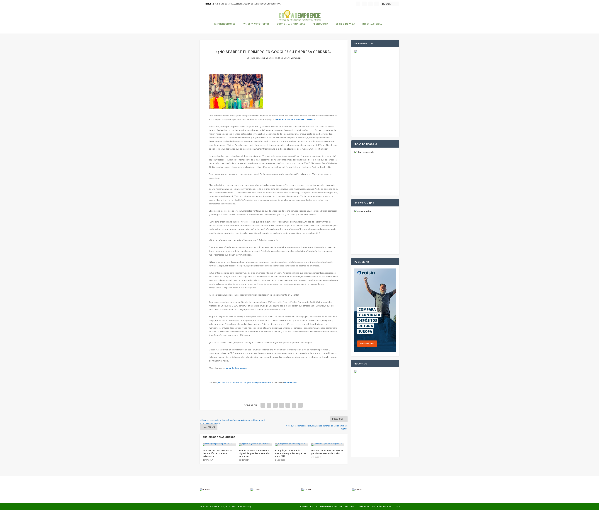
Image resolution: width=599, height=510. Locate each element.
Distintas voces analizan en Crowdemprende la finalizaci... (251, 4)
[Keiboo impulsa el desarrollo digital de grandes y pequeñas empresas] (255, 444)
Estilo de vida (345, 24)
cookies (396, 506)
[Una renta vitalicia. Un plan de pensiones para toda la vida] (327, 444)
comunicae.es (290, 382)
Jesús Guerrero (267, 57)
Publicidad (314, 506)
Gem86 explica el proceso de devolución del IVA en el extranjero (217, 453)
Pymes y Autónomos (256, 24)
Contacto (362, 506)
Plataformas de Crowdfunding (331, 506)
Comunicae (296, 57)
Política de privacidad (384, 506)
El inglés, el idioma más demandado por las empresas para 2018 (290, 453)
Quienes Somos (303, 506)
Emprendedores (225, 24)
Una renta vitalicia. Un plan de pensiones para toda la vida (327, 452)
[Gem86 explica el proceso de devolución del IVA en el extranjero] (219, 444)
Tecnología (320, 24)
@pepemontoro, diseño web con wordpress (229, 507)
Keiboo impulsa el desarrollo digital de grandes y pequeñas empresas (255, 453)
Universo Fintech (350, 506)
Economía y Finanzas (291, 24)
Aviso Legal (371, 506)
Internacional (372, 24)
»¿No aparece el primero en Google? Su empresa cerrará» (243, 382)
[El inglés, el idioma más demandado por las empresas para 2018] (291, 444)
